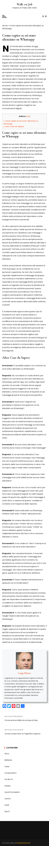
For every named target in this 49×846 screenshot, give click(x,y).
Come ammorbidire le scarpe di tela (21, 720)
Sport (7, 811)
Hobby (8, 785)
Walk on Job (24, 4)
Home (5, 25)
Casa (7, 766)
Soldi (7, 805)
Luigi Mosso (24, 673)
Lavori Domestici (12, 792)
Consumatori (10, 773)
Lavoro (8, 798)
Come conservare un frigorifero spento (22, 733)
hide (27, 116)
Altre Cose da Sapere (13, 126)
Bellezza (8, 760)
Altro (7, 753)
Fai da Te (9, 779)
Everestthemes (23, 843)
